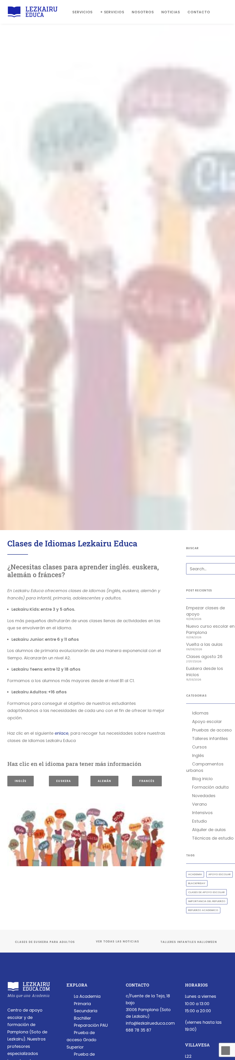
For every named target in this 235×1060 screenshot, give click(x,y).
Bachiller (82, 1018)
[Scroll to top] (225, 1050)
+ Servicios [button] (112, 12)
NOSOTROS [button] (143, 12)
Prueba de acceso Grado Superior (81, 1040)
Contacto (198, 12)
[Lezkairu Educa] (32, 12)
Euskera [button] (63, 781)
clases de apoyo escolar (206, 892)
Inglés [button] (20, 781)
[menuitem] (82, 12)
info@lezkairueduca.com (150, 1023)
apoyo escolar (219, 874)
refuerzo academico (203, 910)
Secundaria (85, 1011)
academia (195, 874)
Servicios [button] (82, 12)
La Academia (87, 996)
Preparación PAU (91, 1025)
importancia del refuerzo (206, 901)
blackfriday (196, 883)
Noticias (170, 12)
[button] (229, 569)
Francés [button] (146, 781)
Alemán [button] (104, 781)
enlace (61, 733)
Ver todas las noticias (117, 941)
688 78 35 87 (138, 1030)
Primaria (82, 1004)
